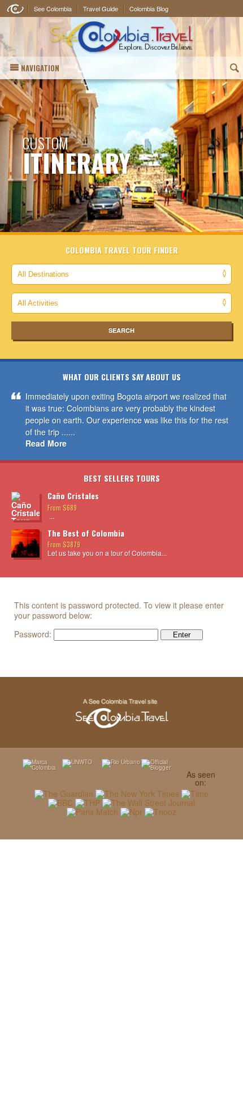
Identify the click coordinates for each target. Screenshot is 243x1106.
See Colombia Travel (121, 714)
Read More (46, 443)
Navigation (40, 68)
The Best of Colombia (85, 533)
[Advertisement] (121, 972)
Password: (34, 634)
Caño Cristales (73, 495)
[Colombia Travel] (121, 37)
